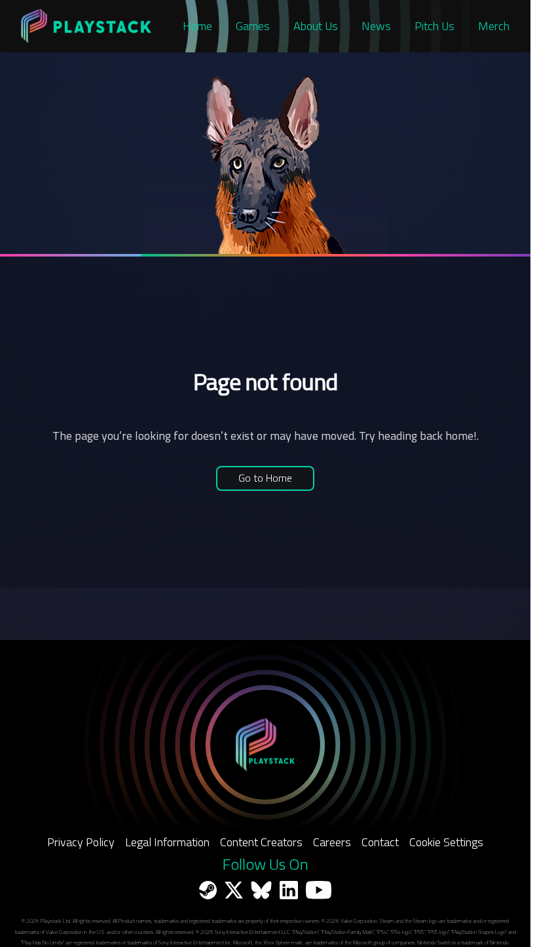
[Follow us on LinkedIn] (289, 890)
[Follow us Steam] (208, 890)
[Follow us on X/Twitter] (234, 890)
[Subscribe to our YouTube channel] (318, 890)
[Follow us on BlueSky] (261, 890)
